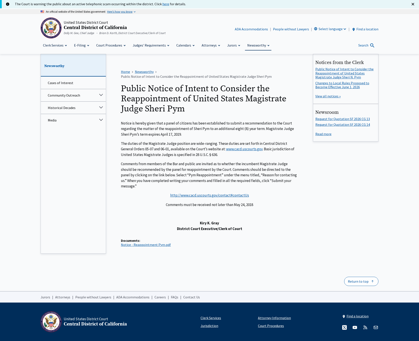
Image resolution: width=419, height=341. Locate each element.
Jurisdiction (209, 326)
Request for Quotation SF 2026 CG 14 (342, 124)
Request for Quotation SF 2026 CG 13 (342, 119)
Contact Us (191, 297)
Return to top (358, 281)
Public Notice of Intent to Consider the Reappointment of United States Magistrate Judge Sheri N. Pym (344, 73)
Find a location (367, 29)
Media (52, 120)
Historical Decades (62, 108)
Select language (331, 29)
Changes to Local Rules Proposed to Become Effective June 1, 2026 (342, 85)
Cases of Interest (60, 83)
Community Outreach (64, 95)
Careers (160, 297)
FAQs (174, 297)
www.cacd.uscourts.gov (244, 149)
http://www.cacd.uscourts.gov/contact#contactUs (209, 195)
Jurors (45, 297)
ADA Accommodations (251, 29)
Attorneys (62, 297)
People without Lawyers (291, 29)
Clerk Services (211, 318)
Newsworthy (54, 66)
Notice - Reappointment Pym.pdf (146, 244)
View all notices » (328, 96)
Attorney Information (274, 318)
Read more (323, 134)
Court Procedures (271, 326)
